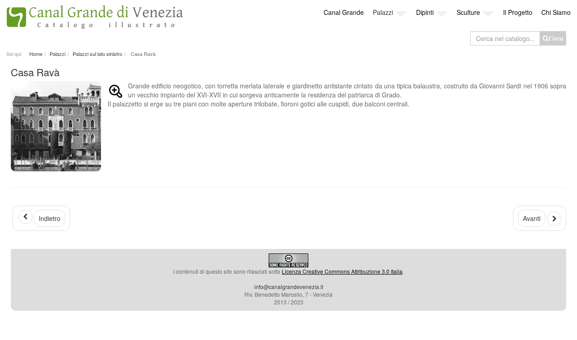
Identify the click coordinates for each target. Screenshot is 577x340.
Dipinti (425, 12)
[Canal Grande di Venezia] (94, 14)
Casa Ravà (35, 72)
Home (35, 53)
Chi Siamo (556, 12)
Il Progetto (517, 12)
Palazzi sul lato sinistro (97, 53)
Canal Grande (344, 12)
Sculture (468, 12)
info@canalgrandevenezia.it (288, 286)
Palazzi (383, 12)
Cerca (556, 38)
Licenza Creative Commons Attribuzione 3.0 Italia (342, 271)
